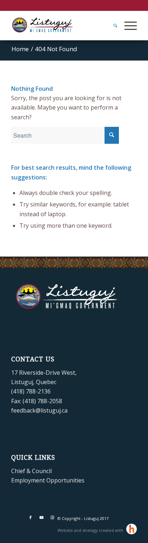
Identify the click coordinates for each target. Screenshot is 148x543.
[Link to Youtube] (41, 517)
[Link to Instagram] (52, 517)
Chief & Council (31, 471)
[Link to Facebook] (30, 517)
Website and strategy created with (90, 530)
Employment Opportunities (47, 480)
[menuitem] (111, 25)
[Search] (111, 25)
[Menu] (127, 25)
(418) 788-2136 (31, 391)
